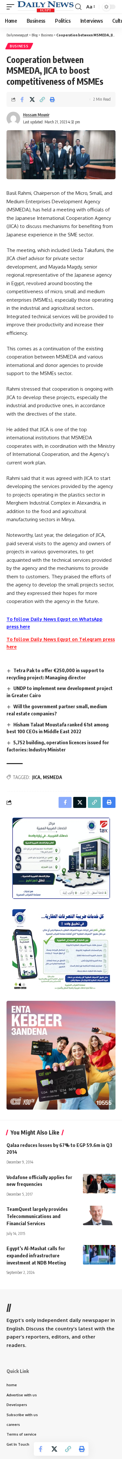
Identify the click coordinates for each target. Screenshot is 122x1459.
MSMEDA (52, 777)
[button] (12, 6)
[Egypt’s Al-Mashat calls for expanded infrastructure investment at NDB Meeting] (99, 1254)
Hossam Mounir (36, 114)
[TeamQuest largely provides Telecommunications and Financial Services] (99, 1215)
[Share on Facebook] (22, 99)
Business (19, 46)
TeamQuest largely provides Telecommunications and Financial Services (37, 1216)
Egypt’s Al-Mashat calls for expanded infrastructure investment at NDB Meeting (36, 1255)
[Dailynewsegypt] (46, 6)
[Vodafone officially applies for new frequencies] (99, 1183)
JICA (36, 777)
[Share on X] (32, 99)
